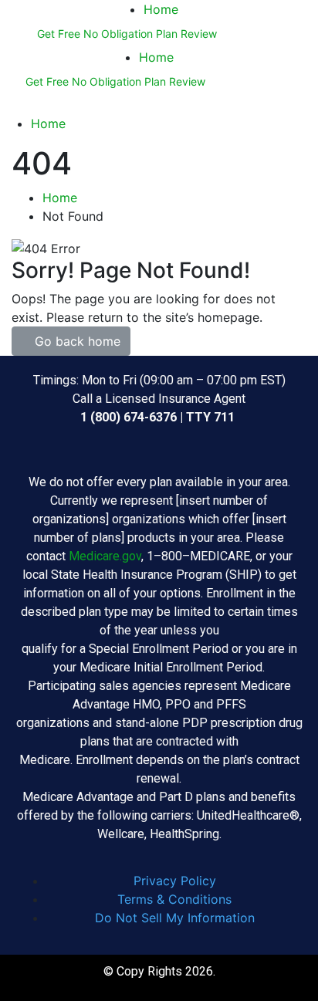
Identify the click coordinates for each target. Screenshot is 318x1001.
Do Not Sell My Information (175, 917)
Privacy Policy (175, 880)
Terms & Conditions (174, 899)
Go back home (75, 341)
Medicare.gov (105, 556)
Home (161, 9)
